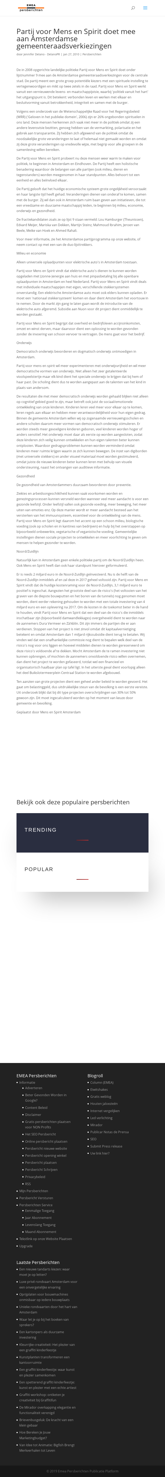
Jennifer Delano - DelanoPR (42, 54)
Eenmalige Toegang (39, 1210)
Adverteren (33, 1088)
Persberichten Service (36, 1205)
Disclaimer (33, 1114)
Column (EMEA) (101, 1082)
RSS (28, 1184)
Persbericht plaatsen (41, 1162)
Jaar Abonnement (38, 1217)
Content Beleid (36, 1107)
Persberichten (91, 54)
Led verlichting (101, 1118)
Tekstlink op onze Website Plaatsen (45, 1239)
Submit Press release (106, 1146)
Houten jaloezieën (104, 1103)
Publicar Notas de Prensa (109, 1132)
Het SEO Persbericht (40, 1134)
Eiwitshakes (99, 1089)
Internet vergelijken (105, 1111)
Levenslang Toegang (40, 1225)
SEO (93, 1139)
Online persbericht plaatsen (46, 1141)
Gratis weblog (100, 1096)
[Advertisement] (82, 755)
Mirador (96, 1125)
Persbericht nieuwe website (46, 1148)
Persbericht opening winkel (45, 1155)
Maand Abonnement (40, 1232)
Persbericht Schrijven (41, 1169)
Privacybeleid (35, 1177)
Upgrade (26, 1246)
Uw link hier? (99, 1153)
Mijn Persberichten (33, 1191)
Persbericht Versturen (36, 1198)
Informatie (27, 1082)
